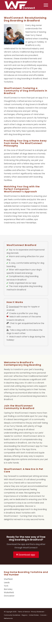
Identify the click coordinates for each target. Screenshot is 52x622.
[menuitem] (44, 5)
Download (14, 306)
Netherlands (8, 618)
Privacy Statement (37, 612)
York (6, 585)
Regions (25, 615)
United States (34, 615)
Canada (43, 615)
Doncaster (9, 595)
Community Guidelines (12, 615)
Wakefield (9, 592)
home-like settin (23, 166)
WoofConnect (11, 379)
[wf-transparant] (21, 5)
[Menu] (44, 5)
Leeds (7, 582)
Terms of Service (24, 612)
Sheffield (8, 579)
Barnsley (8, 589)
